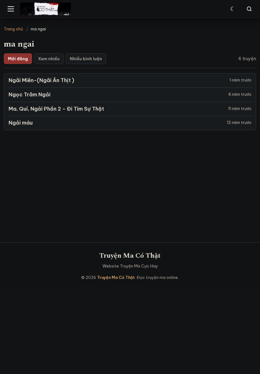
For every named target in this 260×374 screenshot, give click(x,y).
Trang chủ (13, 28)
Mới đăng (18, 58)
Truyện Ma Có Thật (130, 255)
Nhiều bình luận (86, 58)
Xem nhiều (49, 58)
